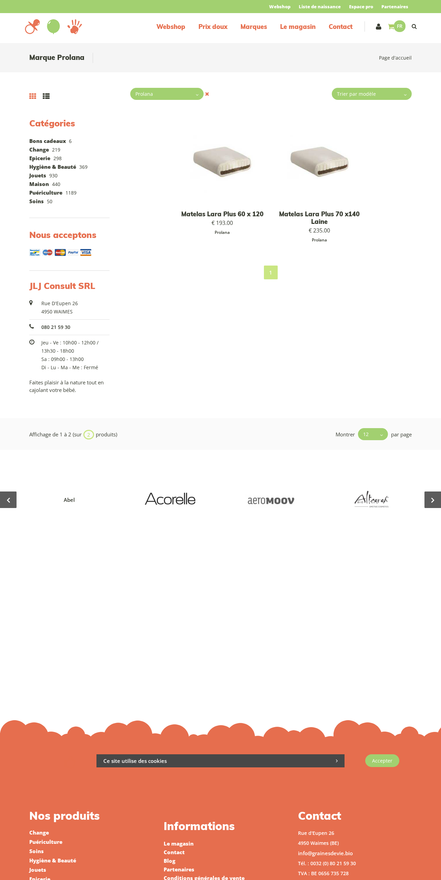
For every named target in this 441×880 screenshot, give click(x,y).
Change (39, 149)
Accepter (382, 760)
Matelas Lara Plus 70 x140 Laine (319, 218)
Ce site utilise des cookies (135, 760)
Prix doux (212, 27)
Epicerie (39, 158)
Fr (399, 26)
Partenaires (394, 6)
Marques (253, 27)
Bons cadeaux (47, 140)
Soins (36, 201)
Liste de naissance (320, 6)
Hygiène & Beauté (52, 166)
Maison (39, 183)
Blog (169, 860)
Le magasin (298, 27)
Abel (69, 499)
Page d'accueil (395, 57)
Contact (340, 27)
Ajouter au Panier (225, 162)
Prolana (222, 232)
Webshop (279, 6)
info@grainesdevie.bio (325, 853)
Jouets (37, 175)
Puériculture (45, 192)
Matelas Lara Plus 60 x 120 (222, 214)
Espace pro (361, 6)
